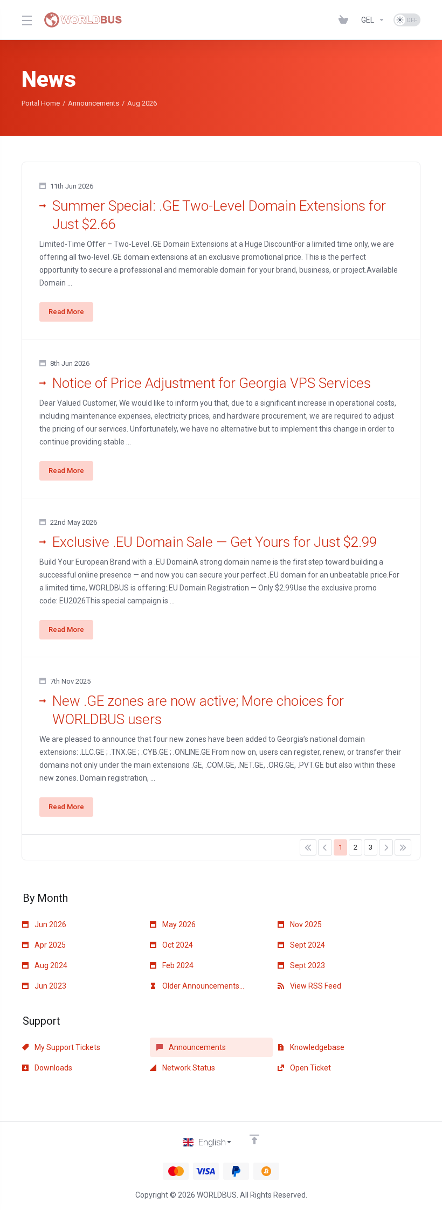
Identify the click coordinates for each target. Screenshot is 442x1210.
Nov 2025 (305, 924)
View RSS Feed (314, 986)
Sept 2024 (306, 945)
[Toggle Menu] (26, 20)
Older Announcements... (202, 986)
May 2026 (178, 924)
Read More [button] (66, 312)
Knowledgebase (316, 1047)
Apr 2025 (49, 945)
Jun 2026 (49, 924)
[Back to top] (254, 1139)
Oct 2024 (177, 945)
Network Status (188, 1067)
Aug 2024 (50, 965)
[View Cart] (345, 20)
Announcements (93, 103)
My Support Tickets (66, 1047)
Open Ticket (309, 1067)
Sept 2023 (306, 965)
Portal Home (41, 103)
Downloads (52, 1067)
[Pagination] (308, 847)
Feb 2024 (177, 965)
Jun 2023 (49, 986)
